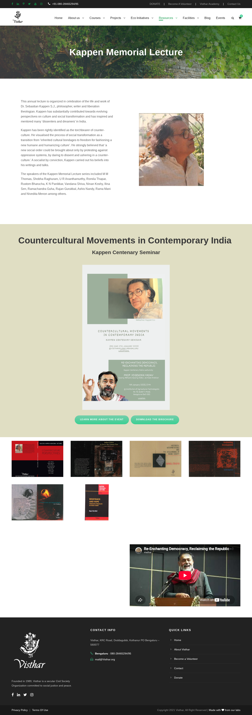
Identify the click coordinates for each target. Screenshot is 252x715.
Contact (178, 668)
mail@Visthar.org (105, 659)
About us (74, 18)
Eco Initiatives (140, 18)
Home (59, 18)
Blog (207, 18)
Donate (178, 677)
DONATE (155, 3)
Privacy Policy (20, 710)
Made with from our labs (224, 710)
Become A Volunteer (180, 3)
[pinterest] (24, 3)
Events (220, 18)
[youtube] (35, 3)
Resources (166, 18)
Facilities (189, 18)
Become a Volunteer (186, 658)
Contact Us (233, 3)
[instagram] (41, 3)
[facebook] (12, 3)
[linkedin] (18, 3)
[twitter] (29, 3)
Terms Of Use (40, 710)
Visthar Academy (209, 3)
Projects (115, 18)
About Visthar (182, 649)
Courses (95, 18)
